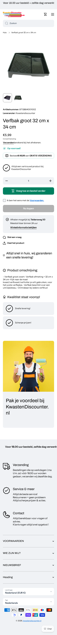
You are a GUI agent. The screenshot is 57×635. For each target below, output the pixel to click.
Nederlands (11, 602)
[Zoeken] (5, 23)
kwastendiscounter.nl (32, 621)
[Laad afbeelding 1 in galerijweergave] (7, 97)
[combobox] (28, 23)
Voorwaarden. (37, 200)
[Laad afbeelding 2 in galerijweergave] (18, 97)
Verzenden (8, 142)
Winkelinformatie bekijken (23, 227)
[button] (45, 14)
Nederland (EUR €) (15, 592)
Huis (5, 32)
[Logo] (14, 14)
